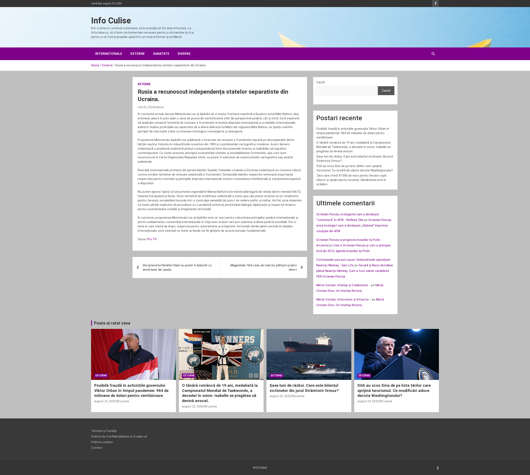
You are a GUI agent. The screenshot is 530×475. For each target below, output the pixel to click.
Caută (320, 82)
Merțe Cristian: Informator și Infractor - (343, 299)
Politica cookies (102, 442)
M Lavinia (123, 401)
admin (160, 107)
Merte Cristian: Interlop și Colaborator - (343, 285)
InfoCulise (260, 467)
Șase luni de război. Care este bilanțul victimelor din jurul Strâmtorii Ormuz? (304, 388)
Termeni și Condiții (104, 431)
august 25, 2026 (105, 401)
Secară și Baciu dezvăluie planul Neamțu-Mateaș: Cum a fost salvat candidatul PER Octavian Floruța (354, 270)
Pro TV (152, 239)
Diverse (184, 54)
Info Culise (111, 20)
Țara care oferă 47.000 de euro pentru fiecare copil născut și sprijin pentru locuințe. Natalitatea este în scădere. (351, 180)
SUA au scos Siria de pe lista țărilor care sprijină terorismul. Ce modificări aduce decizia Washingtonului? (394, 390)
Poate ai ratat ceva (112, 323)
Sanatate (161, 54)
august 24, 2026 (368, 401)
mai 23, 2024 (146, 107)
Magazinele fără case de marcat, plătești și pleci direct (263, 267)
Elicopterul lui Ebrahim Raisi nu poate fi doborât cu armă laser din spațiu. (177, 267)
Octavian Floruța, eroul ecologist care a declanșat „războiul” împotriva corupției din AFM (353, 225)
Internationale (108, 54)
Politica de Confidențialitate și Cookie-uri (119, 436)
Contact (96, 448)
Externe (137, 54)
